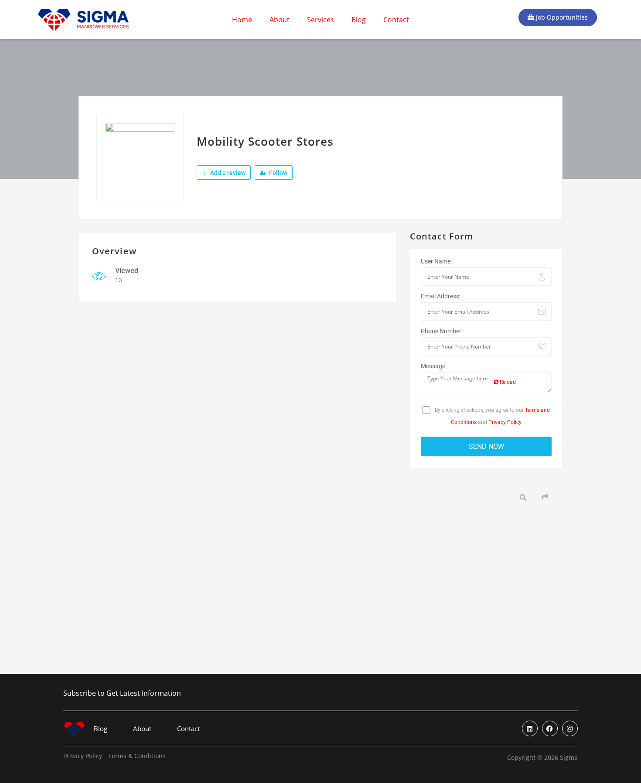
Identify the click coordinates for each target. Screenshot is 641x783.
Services (320, 19)
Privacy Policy (505, 422)
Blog (358, 19)
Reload (507, 382)
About (279, 19)
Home (242, 19)
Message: (434, 365)
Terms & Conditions (137, 756)
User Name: (436, 261)
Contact (396, 19)
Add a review (227, 172)
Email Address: (440, 296)
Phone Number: (442, 331)
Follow (277, 172)
